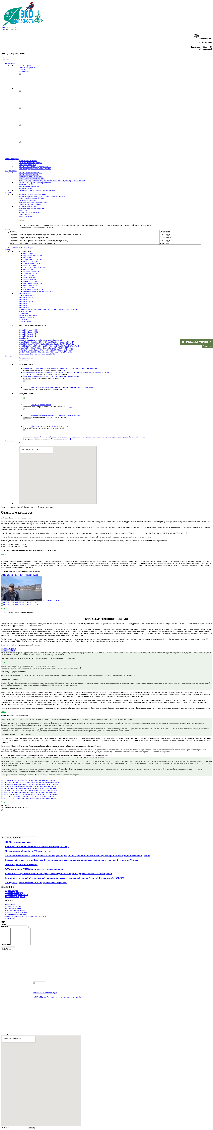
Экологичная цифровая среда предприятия (35, 183)
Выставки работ (25, 251)
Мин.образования (29, 265)
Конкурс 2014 (24, 303)
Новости (8, 356)
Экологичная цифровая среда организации (35, 167)
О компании (10, 64)
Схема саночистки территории (30, 163)
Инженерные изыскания (28, 161)
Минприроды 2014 (30, 279)
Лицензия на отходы (26, 185)
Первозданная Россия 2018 (33, 255)
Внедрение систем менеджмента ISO (33, 202)
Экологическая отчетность (29, 175)
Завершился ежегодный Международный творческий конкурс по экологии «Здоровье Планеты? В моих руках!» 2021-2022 (64, 878)
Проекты (8, 193)
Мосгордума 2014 (29, 277)
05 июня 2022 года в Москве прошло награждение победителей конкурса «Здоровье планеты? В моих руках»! (58, 873)
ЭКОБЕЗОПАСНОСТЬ (10, 28)
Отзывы (22, 69)
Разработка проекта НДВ (28, 206)
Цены (7, 229)
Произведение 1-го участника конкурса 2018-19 (37, 354)
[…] (65, 370)
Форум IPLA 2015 (30, 273)
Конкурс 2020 (28, 295)
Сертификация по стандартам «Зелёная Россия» (37, 191)
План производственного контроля (32, 179)
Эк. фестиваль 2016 (30, 261)
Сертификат (23, 313)
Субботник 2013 (29, 287)
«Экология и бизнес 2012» (33, 289)
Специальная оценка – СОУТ (30, 204)
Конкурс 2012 (24, 307)
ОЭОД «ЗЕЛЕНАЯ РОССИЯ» (34, 267)
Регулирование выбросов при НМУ (32, 208)
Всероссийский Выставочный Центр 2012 (39, 291)
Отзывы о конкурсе (26, 321)
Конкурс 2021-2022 (26, 293)
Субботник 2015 (29, 275)
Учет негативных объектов (29, 187)
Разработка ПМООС (26, 189)
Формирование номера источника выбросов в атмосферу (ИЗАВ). (37, 846)
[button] (5, 60)
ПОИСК (4, 1128)
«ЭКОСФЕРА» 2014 (30, 281)
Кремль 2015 (28, 269)
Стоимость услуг (25, 65)
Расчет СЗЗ (23, 210)
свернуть (208, 346)
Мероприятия (24, 71)
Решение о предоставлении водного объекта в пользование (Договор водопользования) (52, 181)
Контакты (9, 441)
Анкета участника (25, 311)
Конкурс (8, 249)
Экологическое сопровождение (30, 173)
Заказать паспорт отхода (28, 200)
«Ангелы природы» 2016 (32, 263)
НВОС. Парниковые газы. (18, 842)
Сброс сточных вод (26, 214)
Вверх (3, 554)
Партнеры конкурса (26, 317)
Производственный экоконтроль (31, 177)
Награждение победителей (29, 315)
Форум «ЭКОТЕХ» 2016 (32, 259)
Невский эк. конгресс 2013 (33, 283)
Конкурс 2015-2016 (26, 301)
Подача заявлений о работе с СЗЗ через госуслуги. (29, 851)
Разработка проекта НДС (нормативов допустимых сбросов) (42, 196)
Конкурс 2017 (24, 299)
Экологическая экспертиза (29, 212)
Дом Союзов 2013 (30, 285)
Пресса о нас (23, 319)
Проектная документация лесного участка (35, 169)
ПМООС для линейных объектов (21, 864)
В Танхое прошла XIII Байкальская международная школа (34, 869)
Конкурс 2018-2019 (26, 297)
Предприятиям (11, 171)
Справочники (24, 360)
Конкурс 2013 (24, 305)
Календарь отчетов (26, 358)
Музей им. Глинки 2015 (32, 271)
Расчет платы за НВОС (27, 216)
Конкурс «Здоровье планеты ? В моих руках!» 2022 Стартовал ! (36, 882)
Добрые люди (28, 253)
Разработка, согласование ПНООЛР (32, 195)
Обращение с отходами (27, 165)
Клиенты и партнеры (27, 67)
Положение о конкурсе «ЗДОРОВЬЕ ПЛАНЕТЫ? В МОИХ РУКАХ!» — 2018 (48, 309)
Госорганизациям (12, 159)
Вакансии (22, 443)
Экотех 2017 (27, 257)
